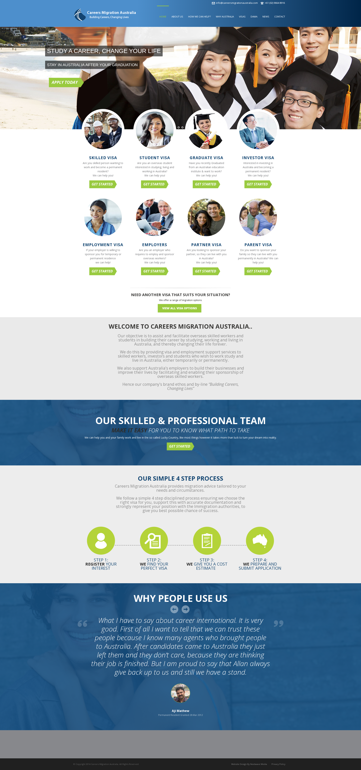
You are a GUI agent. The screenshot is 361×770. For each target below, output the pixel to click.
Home (162, 16)
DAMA (254, 16)
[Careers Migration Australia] (105, 18)
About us (177, 16)
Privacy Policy (278, 764)
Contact (279, 16)
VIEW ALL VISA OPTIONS (179, 308)
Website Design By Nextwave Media (249, 764)
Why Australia (225, 16)
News (265, 16)
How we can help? (199, 16)
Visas (242, 16)
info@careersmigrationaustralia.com (237, 3)
